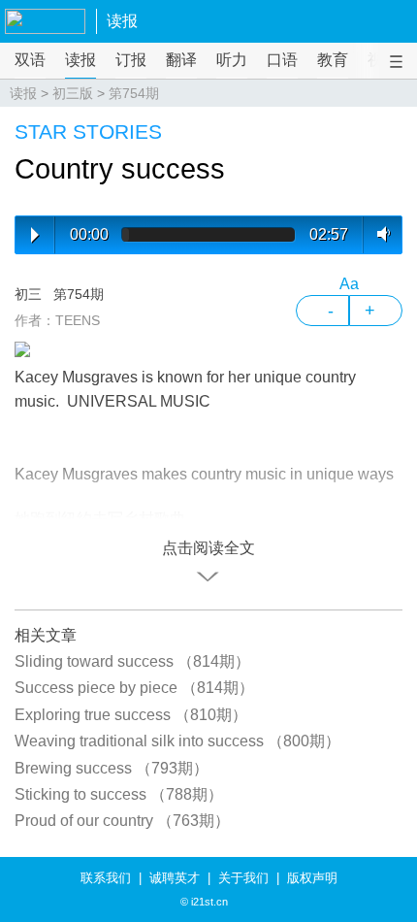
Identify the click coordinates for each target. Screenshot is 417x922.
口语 (282, 59)
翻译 (181, 59)
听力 (231, 59)
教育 (332, 59)
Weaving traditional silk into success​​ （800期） (177, 741)
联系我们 (105, 878)
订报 (130, 59)
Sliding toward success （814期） (132, 661)
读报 (122, 21)
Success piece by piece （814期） (134, 687)
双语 (30, 59)
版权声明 (312, 878)
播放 (35, 235)
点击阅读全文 (208, 548)
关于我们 (243, 878)
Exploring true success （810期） (131, 715)
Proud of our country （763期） (122, 820)
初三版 (72, 93)
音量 (379, 234)
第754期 (134, 93)
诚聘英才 (174, 878)
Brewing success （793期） (111, 768)
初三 (28, 294)
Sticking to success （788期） (119, 794)
